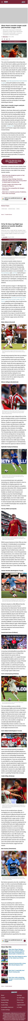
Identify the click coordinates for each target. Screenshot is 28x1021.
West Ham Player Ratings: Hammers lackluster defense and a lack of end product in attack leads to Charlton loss (14, 180)
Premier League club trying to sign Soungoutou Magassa (11, 185)
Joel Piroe (14, 273)
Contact (3, 997)
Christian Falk (10, 126)
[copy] (9, 39)
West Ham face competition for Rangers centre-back (13, 189)
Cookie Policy (4, 1005)
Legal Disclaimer (21, 1005)
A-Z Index (19, 1007)
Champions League (11, 208)
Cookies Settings (5, 1009)
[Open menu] (2, 2)
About (2, 995)
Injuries (18, 208)
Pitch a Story (20, 1000)
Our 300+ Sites (20, 997)
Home (2, 214)
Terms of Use (20, 1002)
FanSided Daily (5, 1000)
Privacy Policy (4, 1002)
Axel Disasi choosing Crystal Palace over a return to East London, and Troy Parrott (13, 299)
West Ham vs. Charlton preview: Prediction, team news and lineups (14, 192)
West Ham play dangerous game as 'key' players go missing (13, 176)
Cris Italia (5, 237)
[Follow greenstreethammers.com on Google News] (25, 199)
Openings (19, 995)
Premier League (4, 208)
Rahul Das (5, 36)
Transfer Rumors (8, 214)
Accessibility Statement (7, 1007)
